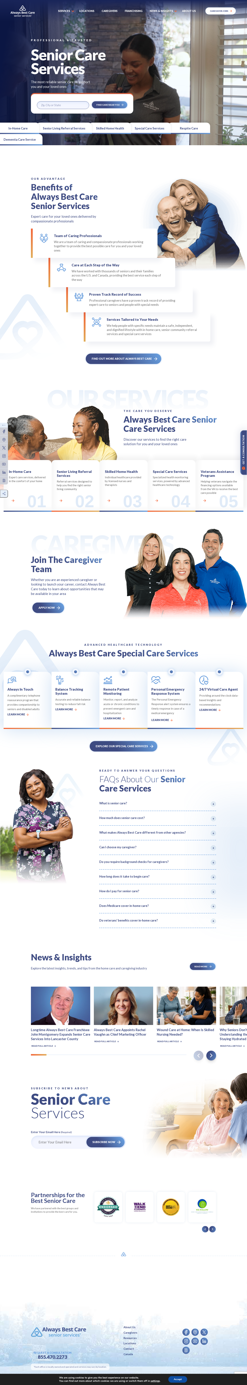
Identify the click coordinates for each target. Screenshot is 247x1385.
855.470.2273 (52, 1357)
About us (189, 10)
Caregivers (110, 10)
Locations (86, 10)
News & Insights (161, 10)
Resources (130, 1338)
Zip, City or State (48, 98)
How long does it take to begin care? (124, 876)
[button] (211, 1055)
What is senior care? (113, 803)
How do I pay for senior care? (119, 891)
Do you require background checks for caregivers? (134, 862)
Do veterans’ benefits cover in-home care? (128, 920)
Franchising (133, 10)
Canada (128, 1354)
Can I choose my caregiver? (118, 847)
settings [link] (155, 1381)
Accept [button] (178, 1379)
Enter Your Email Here (51, 1132)
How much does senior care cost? (122, 818)
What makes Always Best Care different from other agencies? (142, 832)
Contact (129, 1348)
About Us (129, 1327)
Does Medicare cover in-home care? (124, 906)
